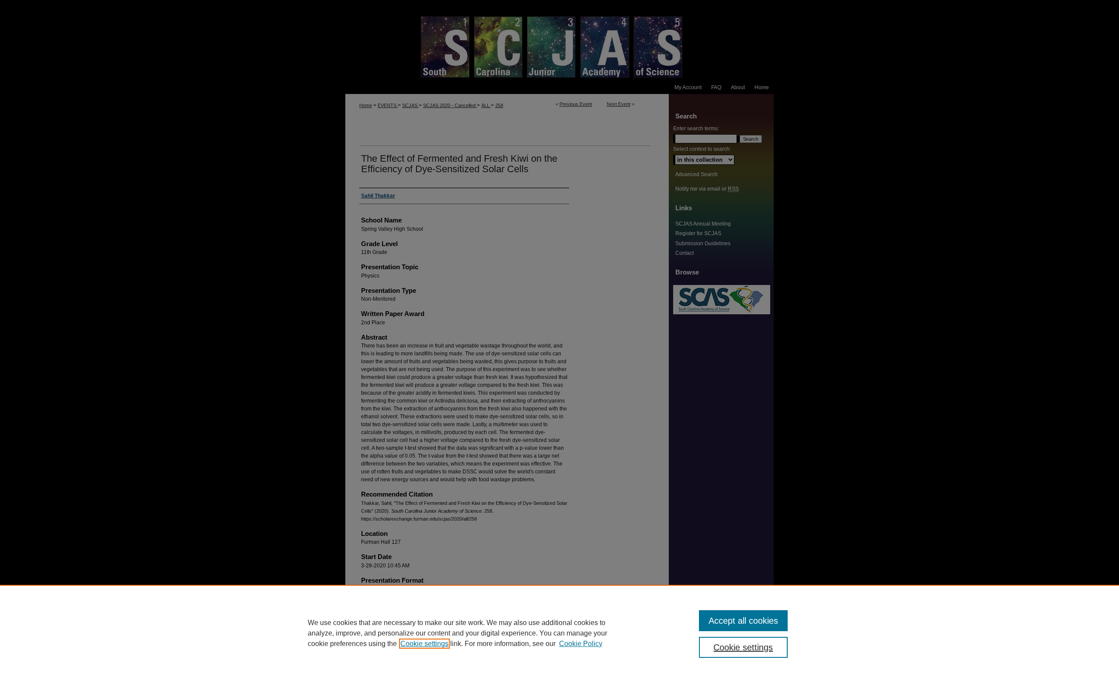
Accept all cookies (743, 620)
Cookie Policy (580, 643)
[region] (559, 633)
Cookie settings (424, 643)
